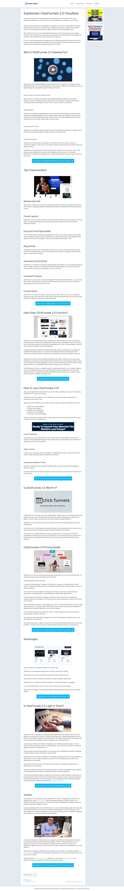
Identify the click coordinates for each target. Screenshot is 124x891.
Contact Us (89, 3)
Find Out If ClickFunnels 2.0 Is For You (51, 303)
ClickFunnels (28, 879)
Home (71, 3)
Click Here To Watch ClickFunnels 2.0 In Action (52, 161)
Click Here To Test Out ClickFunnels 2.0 (52, 786)
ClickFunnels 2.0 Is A (30, 881)
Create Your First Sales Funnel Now (51, 696)
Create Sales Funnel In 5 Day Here (52, 379)
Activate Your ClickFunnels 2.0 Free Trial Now (51, 865)
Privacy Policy (79, 3)
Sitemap (97, 3)
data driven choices (68, 858)
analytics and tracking (41, 858)
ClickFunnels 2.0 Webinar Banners (74, 881)
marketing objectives (58, 780)
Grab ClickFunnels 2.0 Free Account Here (52, 478)
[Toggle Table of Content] (33, 875)
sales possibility (41, 800)
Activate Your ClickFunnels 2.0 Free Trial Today (52, 630)
